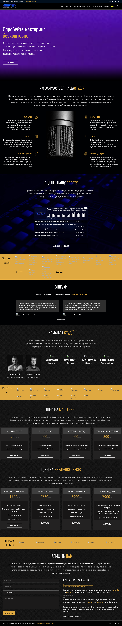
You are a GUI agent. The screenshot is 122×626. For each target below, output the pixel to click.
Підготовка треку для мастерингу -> (74, 586)
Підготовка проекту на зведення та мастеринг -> (78, 585)
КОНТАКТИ (106, 6)
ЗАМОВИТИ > (10, 62)
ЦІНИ (83, 6)
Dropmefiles (115, 590)
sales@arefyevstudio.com (30, 1)
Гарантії (52, 623)
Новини (95, 6)
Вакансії (39, 623)
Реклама (46, 623)
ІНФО (100, 6)
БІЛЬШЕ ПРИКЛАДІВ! (61, 245)
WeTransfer (69, 592)
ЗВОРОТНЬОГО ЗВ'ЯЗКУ (79, 294)
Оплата (89, 6)
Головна (61, 6)
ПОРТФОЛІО (77, 6)
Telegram (90, 602)
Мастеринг (69, 6)
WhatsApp (100, 602)
